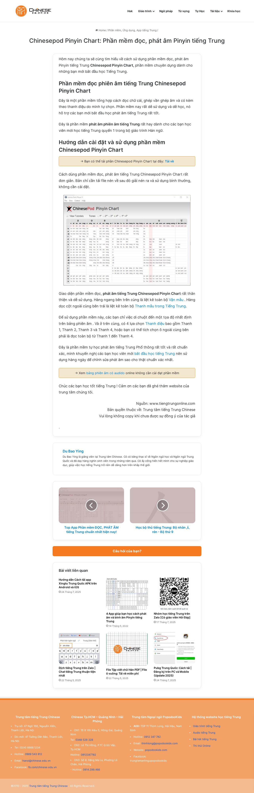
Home (102, 30)
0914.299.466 (91, 769)
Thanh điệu (154, 323)
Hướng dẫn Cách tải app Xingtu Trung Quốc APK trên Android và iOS (78, 583)
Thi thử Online (202, 745)
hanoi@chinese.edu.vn (36, 760)
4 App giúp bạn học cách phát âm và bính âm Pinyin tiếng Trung (126, 617)
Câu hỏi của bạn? (127, 551)
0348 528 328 (84, 739)
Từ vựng (184, 11)
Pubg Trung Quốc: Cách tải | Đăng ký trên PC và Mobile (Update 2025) (172, 671)
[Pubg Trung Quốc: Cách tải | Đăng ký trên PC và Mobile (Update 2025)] (174, 648)
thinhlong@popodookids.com (159, 743)
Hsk (130, 11)
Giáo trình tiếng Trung (206, 726)
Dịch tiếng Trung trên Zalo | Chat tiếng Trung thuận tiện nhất (77, 671)
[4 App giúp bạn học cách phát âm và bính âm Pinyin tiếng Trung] (127, 594)
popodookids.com (156, 749)
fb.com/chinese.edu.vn (42, 767)
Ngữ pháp (166, 11)
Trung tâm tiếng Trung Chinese (48, 785)
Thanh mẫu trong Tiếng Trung (160, 306)
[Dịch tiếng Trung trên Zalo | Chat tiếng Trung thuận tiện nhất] (79, 648)
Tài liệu (215, 11)
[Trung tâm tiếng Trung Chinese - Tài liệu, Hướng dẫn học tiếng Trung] (33, 11)
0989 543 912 (33, 754)
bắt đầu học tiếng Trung (154, 353)
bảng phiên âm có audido (105, 373)
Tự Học (200, 11)
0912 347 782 (152, 736)
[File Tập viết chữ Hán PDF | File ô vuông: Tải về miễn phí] (127, 649)
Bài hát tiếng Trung (204, 739)
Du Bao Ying (73, 451)
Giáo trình (145, 11)
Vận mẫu (176, 300)
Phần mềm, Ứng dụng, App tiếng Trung (132, 30)
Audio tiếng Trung (204, 732)
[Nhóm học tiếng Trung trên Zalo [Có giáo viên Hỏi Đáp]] (174, 594)
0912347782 (88, 754)
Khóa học (233, 11)
